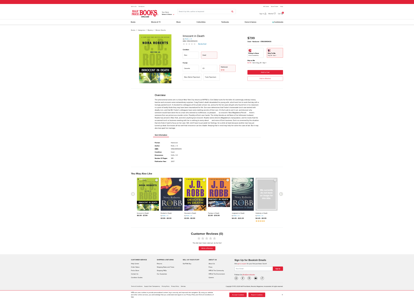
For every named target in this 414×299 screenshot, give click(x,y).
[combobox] (207, 11)
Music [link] (178, 22)
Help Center (135, 264)
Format (185, 63)
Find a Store (135, 270)
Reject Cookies (257, 295)
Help (281, 6)
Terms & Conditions (137, 286)
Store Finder (274, 6)
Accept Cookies (238, 295)
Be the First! (202, 44)
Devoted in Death (190, 213)
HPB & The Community (216, 270)
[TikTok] (262, 278)
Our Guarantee (162, 274)
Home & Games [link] (250, 22)
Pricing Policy (165, 286)
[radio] (191, 55)
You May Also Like (141, 173)
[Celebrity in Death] (267, 194)
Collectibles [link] (201, 22)
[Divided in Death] (172, 194)
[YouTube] (255, 278)
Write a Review (207, 248)
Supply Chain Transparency (152, 286)
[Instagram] (236, 278)
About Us (212, 264)
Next (281, 194)
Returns (159, 264)
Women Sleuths (160, 30)
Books (133, 30)
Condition (186, 50)
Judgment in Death (238, 213)
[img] (189, 44)
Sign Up (277, 269)
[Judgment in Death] (243, 194)
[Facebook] (242, 278)
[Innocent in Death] (148, 194)
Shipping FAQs (162, 270)
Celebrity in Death (261, 213)
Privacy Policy (175, 286)
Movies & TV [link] (156, 22)
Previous (133, 194)
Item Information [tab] (161, 135)
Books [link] (133, 22)
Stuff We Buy (187, 264)
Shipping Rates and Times (165, 267)
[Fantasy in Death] (219, 194)
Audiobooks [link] (278, 22)
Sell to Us (133, 6)
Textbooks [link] (225, 22)
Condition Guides (137, 277)
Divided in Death (166, 213)
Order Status (135, 267)
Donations (141, 6)
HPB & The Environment (217, 274)
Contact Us (134, 274)
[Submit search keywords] (233, 11)
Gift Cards (266, 6)
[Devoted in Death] (195, 194)
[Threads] (249, 278)
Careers (211, 277)
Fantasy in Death (213, 213)
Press (210, 267)
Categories (141, 30)
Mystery (150, 30)
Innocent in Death (143, 213)
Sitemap (183, 286)
